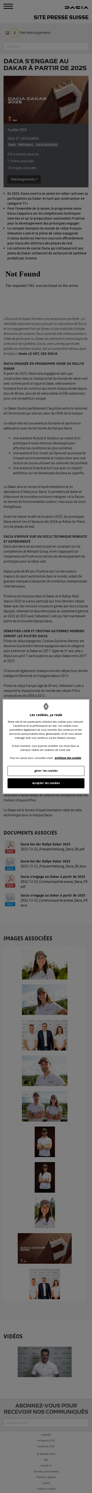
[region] (46, 746)
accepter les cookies (46, 783)
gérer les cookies (46, 771)
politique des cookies (68, 758)
